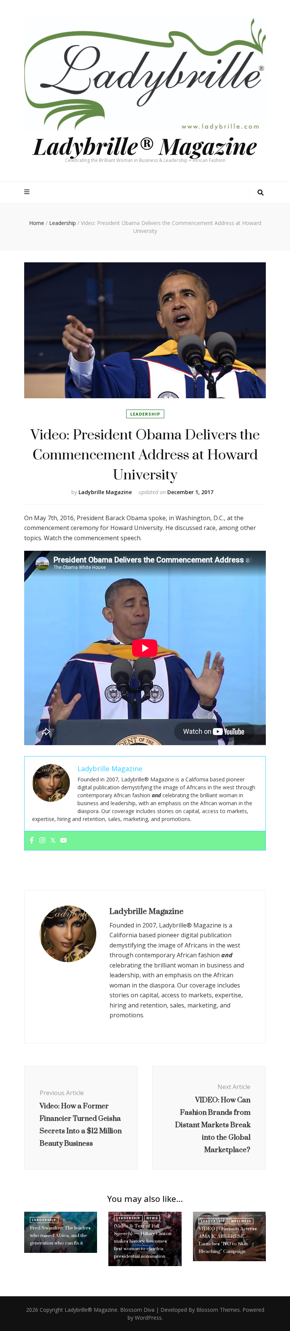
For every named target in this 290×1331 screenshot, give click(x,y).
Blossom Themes (218, 1309)
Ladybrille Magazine (105, 492)
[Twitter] (52, 840)
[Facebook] (31, 840)
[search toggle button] (261, 193)
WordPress (148, 1317)
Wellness (241, 1221)
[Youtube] (63, 840)
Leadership (145, 414)
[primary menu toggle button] (27, 192)
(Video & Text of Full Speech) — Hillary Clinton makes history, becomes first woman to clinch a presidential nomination (142, 1241)
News (152, 1218)
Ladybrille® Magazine (145, 145)
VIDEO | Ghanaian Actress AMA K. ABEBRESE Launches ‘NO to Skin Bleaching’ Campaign (228, 1239)
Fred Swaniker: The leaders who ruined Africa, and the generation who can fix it (60, 1235)
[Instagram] (42, 840)
